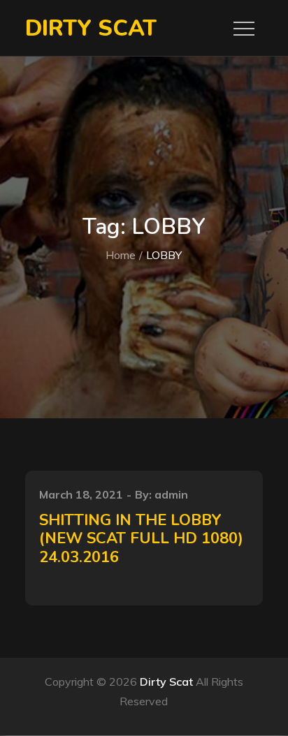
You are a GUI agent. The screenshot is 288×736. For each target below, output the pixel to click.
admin (171, 494)
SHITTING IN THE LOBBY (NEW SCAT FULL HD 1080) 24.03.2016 (141, 539)
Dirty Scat (91, 28)
